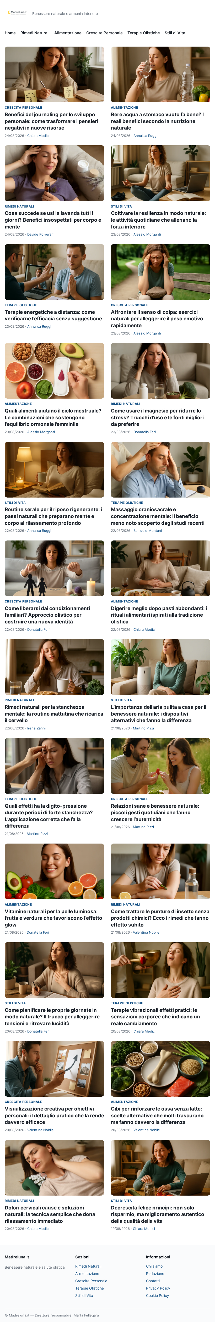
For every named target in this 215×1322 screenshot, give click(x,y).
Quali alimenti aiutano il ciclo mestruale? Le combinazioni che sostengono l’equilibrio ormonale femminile (53, 417)
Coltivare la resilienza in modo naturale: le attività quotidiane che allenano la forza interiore (158, 220)
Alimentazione (68, 32)
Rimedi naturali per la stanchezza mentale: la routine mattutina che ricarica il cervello (54, 713)
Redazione (155, 1273)
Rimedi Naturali (35, 32)
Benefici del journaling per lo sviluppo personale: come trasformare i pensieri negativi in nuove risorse (51, 121)
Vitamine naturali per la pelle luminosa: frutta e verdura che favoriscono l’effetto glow (53, 918)
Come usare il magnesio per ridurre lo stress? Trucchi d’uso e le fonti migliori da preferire (157, 417)
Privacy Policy (158, 1288)
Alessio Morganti (147, 234)
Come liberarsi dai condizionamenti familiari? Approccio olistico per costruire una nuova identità (47, 615)
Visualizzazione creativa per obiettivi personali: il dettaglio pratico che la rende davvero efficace (54, 1115)
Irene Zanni (36, 728)
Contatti (153, 1281)
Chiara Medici (38, 135)
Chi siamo (154, 1266)
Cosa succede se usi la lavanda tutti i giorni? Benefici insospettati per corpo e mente (53, 220)
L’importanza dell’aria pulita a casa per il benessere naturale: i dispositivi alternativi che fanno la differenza (158, 713)
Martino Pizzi (143, 728)
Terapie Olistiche (143, 32)
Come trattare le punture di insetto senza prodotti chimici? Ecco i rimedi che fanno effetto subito (160, 918)
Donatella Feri (144, 432)
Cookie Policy (157, 1295)
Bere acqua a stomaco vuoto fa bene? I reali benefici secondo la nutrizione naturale (157, 121)
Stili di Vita (175, 32)
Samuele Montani (147, 530)
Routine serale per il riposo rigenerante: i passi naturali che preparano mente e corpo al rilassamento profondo (53, 516)
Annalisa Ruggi (145, 135)
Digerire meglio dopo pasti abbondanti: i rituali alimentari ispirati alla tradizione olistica (159, 615)
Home (10, 32)
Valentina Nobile (146, 932)
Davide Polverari (40, 234)
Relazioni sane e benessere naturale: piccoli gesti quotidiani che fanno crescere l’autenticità (155, 812)
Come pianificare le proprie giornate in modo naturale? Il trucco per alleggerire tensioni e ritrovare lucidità (52, 1017)
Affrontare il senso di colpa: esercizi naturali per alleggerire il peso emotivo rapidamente (157, 318)
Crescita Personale (104, 32)
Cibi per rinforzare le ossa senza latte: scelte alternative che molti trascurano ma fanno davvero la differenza (157, 1115)
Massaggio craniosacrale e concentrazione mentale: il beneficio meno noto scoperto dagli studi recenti (158, 516)
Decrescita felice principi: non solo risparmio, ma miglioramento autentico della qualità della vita (157, 1214)
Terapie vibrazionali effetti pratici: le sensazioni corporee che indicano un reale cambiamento (155, 1017)
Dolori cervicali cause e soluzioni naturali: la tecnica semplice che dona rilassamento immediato (50, 1214)
